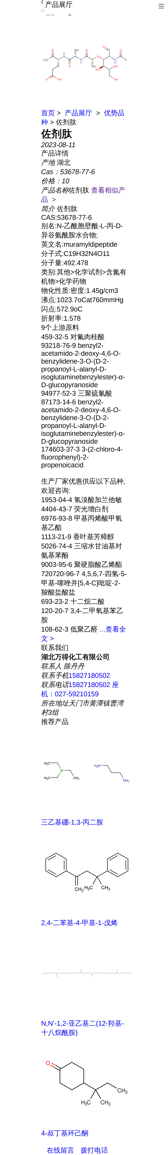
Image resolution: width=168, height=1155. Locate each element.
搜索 (69, 15)
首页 (48, 113)
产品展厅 (78, 113)
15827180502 (89, 675)
